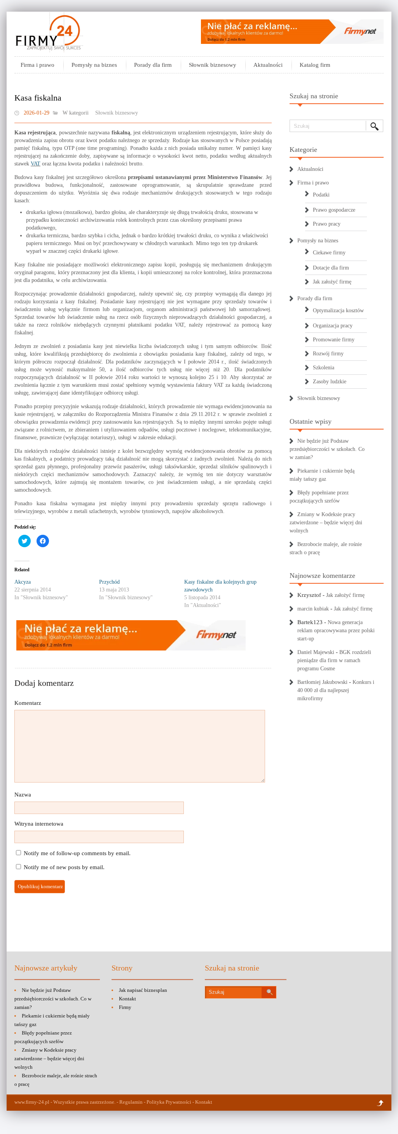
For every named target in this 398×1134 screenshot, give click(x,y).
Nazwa (22, 794)
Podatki (321, 195)
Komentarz (27, 703)
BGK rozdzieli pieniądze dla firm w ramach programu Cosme (334, 660)
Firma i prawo (37, 65)
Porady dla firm (153, 65)
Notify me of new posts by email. (64, 867)
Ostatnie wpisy (311, 421)
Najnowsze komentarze (322, 575)
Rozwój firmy (328, 354)
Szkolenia (323, 367)
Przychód (109, 582)
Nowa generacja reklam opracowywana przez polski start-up (336, 630)
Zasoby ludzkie (329, 381)
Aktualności (268, 65)
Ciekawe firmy (329, 253)
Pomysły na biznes (94, 65)
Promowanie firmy (333, 340)
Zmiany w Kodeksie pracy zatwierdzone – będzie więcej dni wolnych (326, 522)
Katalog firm (315, 65)
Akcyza (22, 582)
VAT (35, 164)
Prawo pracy (326, 224)
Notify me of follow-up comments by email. (77, 853)
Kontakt (127, 999)
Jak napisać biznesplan (143, 990)
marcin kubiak (313, 609)
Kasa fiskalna (37, 98)
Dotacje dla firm (331, 268)
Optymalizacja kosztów (338, 310)
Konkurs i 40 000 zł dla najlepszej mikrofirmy (335, 690)
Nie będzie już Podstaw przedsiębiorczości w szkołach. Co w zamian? (327, 449)
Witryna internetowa (38, 824)
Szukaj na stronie (314, 96)
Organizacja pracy (333, 326)
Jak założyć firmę (332, 282)
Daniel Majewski (315, 652)
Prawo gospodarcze (334, 210)
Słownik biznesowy (212, 65)
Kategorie (303, 149)
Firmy (125, 1007)
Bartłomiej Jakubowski (322, 682)
